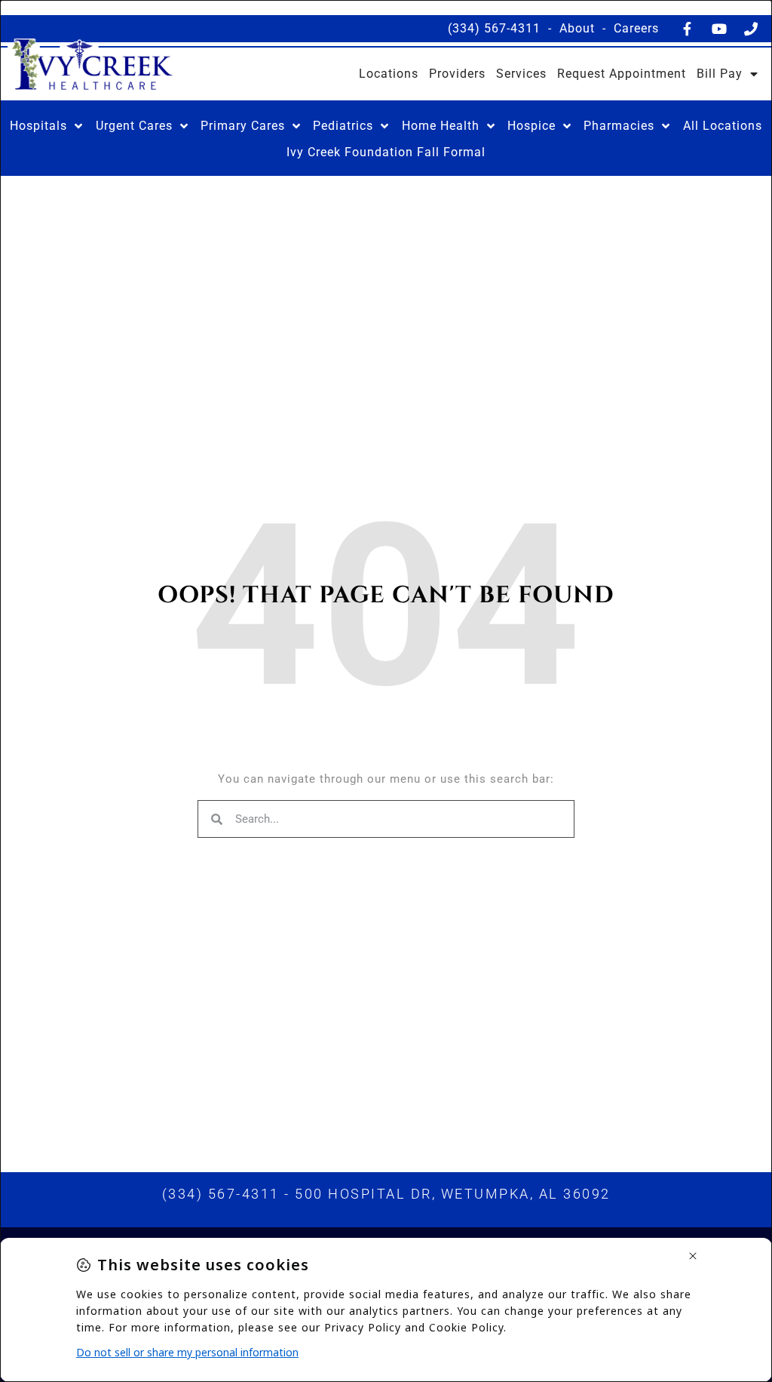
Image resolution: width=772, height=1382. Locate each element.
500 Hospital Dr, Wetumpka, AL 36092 (453, 1194)
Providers (457, 73)
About (577, 28)
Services (521, 73)
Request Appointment (621, 73)
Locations (388, 73)
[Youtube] (719, 28)
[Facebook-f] (687, 28)
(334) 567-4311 (494, 28)
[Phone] (750, 28)
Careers (636, 28)
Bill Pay (720, 73)
